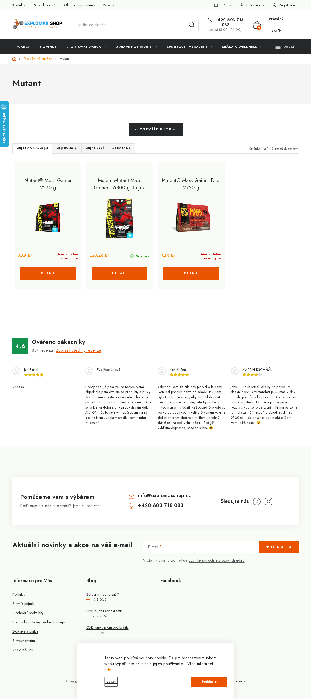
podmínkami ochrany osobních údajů (217, 560)
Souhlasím (209, 682)
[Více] (285, 46)
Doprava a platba (25, 631)
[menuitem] (23, 46)
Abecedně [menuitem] (121, 148)
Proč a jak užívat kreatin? (105, 610)
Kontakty (18, 5)
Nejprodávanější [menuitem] (32, 148)
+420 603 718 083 (229, 22)
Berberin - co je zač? (102, 594)
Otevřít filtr (156, 129)
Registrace (287, 5)
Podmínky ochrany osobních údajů (38, 622)
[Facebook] (257, 501)
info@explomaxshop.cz (164, 495)
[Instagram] (268, 501)
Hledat (192, 25)
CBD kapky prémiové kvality (107, 627)
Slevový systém (23, 640)
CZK (224, 5)
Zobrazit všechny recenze (78, 350)
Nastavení (111, 682)
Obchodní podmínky (79, 5)
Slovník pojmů (44, 5)
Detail (48, 273)
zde (107, 669)
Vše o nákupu (22, 649)
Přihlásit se (279, 547)
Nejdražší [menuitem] (95, 148)
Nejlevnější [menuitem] (67, 148)
